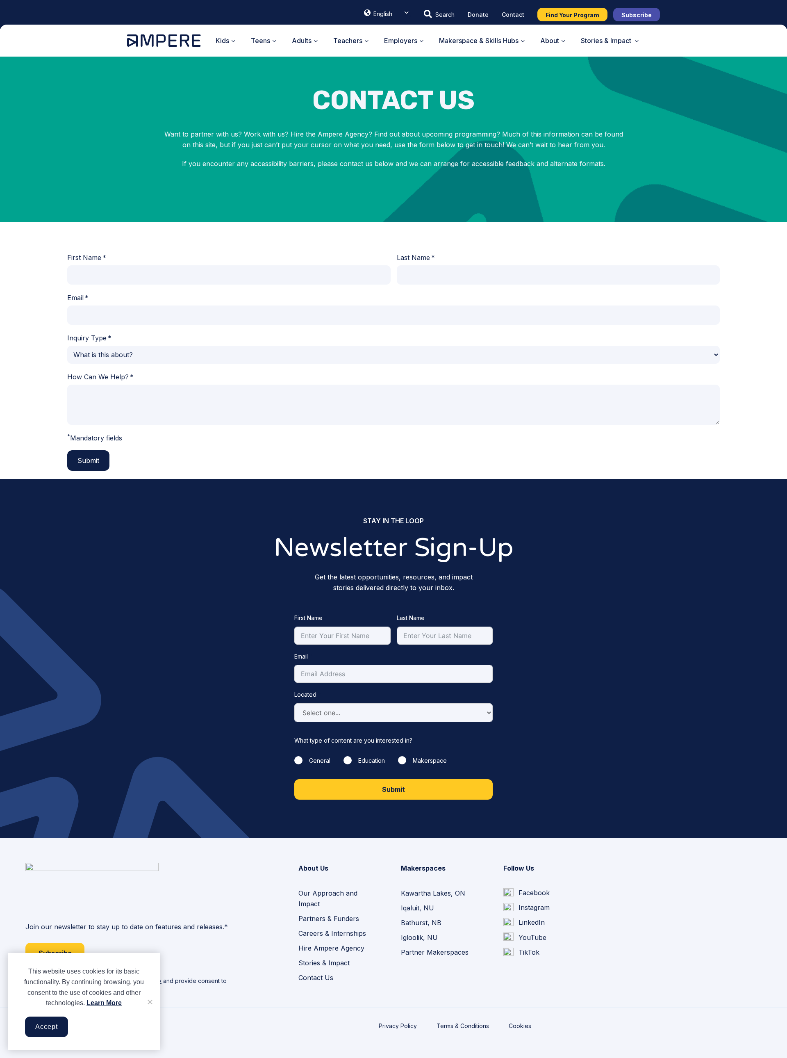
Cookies (520, 1025)
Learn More (104, 1002)
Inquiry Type (87, 338)
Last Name (413, 257)
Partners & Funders (328, 918)
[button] (439, 14)
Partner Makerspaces (435, 952)
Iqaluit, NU (417, 908)
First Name (84, 257)
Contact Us (315, 978)
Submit (88, 460)
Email (75, 298)
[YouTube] (524, 937)
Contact (513, 14)
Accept (46, 1026)
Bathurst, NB (421, 923)
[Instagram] (526, 908)
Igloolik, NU (419, 937)
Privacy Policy (398, 1025)
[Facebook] (526, 893)
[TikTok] (521, 952)
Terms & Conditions (463, 1025)
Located (305, 694)
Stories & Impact (324, 963)
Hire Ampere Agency (331, 948)
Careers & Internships (332, 933)
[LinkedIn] (524, 922)
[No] (150, 1002)
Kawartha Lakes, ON (433, 893)
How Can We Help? (98, 377)
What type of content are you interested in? (353, 740)
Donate (478, 14)
